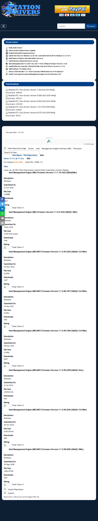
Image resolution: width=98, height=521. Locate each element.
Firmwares (77, 148)
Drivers (31, 148)
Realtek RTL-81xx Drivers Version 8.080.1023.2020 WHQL (32, 95)
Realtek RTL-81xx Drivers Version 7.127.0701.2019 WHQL (32, 106)
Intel (38, 148)
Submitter (50, 170)
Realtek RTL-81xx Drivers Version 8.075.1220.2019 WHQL (32, 112)
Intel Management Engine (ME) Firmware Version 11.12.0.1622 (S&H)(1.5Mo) (43, 212)
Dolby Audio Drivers (15, 48)
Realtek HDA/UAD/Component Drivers (22, 53)
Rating (65, 170)
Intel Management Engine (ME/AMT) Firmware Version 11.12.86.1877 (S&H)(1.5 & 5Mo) (48, 291)
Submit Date (40, 170)
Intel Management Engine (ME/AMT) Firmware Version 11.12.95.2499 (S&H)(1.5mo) (46, 370)
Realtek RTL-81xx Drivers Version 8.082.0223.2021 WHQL (32, 101)
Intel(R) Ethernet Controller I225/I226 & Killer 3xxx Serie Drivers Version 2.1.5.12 (37, 66)
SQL (37, 497)
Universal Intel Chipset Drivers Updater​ (22, 50)
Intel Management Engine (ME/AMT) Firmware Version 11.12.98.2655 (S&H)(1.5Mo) (46, 449)
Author (59, 170)
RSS (42, 155)
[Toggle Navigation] (3, 26)
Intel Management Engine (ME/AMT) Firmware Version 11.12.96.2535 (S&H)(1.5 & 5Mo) (48, 410)
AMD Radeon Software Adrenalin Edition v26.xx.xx (26, 58)
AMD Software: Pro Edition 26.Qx (20, 69)
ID (13, 170)
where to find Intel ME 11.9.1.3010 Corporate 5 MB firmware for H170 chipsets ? (36, 71)
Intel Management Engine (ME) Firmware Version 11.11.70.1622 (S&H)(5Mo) (43, 172)
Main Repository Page (17, 148)
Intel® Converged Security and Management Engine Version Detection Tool (35, 74)
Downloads (28, 170)
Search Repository (15, 489)
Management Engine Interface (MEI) (57, 148)
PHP (34, 497)
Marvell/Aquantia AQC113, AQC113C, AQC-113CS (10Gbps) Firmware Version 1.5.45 (38, 64)
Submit (11, 493)
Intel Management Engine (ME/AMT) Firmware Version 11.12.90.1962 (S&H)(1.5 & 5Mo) (48, 331)
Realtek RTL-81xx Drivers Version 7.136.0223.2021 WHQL (32, 89)
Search (92, 26)
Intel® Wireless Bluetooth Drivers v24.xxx (23, 61)
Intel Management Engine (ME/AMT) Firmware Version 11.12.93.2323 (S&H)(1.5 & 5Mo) (48, 252)
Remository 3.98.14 (11, 497)
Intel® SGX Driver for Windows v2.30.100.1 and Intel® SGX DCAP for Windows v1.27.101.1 (40, 56)
